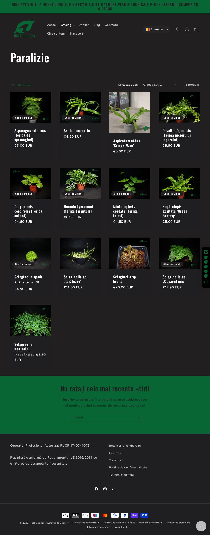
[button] (67, 25)
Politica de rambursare (86, 522)
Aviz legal (121, 527)
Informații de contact (99, 527)
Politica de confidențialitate (119, 522)
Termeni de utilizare (150, 522)
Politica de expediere (178, 522)
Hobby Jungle (38, 523)
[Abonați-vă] (137, 417)
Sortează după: (128, 84)
